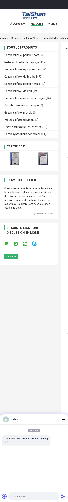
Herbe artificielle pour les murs (23, 69)
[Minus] (63, 419)
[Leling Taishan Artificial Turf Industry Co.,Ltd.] (34, 15)
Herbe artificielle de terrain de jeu (24, 98)
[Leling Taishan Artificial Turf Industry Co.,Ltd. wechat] (27, 243)
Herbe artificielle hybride (19, 119)
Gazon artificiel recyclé (18, 112)
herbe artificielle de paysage (21, 62)
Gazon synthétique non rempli (22, 134)
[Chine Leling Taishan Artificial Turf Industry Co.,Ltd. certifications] (14, 158)
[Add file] (4, 496)
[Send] (63, 496)
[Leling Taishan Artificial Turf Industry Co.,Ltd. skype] (36, 243)
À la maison (17, 23)
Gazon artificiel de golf (18, 91)
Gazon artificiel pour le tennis (22, 83)
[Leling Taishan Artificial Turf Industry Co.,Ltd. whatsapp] (18, 243)
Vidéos (52, 23)
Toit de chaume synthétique (21, 105)
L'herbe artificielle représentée (23, 127)
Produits (37, 23)
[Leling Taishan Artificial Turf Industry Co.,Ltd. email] (8, 243)
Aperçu (4, 38)
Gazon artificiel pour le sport (21, 55)
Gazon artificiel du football (20, 76)
